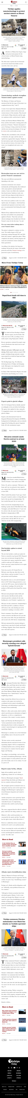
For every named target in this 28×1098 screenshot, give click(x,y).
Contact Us (19, 1086)
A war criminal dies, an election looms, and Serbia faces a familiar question (9, 844)
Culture (16, 5)
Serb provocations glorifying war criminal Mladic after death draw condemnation (8, 853)
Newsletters (11, 1086)
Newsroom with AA (7, 325)
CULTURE (18, 1075)
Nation (3, 1023)
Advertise (11, 1089)
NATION (9, 1070)
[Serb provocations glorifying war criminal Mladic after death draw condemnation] (22, 853)
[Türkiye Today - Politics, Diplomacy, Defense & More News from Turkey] (14, 2)
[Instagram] (11, 1067)
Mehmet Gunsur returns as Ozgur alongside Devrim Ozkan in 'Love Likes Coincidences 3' (13, 286)
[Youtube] (14, 1067)
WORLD (9, 1073)
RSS (16, 1089)
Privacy (5, 1089)
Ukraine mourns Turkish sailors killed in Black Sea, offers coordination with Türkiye (9, 1029)
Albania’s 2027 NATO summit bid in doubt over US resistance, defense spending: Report (9, 862)
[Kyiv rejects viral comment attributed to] (22, 1011)
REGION (18, 1070)
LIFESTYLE (9, 1075)
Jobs (25, 1086)
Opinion (3, 847)
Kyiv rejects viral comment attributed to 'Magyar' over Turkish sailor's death (9, 1012)
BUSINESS (18, 1073)
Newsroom (5, 470)
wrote (4, 131)
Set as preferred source (21, 45)
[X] (8, 1067)
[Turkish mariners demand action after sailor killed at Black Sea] (22, 1020)
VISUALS (14, 1081)
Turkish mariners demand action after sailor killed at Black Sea (9, 1021)
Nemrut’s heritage (17, 250)
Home (11, 5)
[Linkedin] (19, 1067)
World (3, 1015)
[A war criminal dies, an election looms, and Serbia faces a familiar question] (22, 844)
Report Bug (22, 1089)
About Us (4, 1086)
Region (3, 857)
